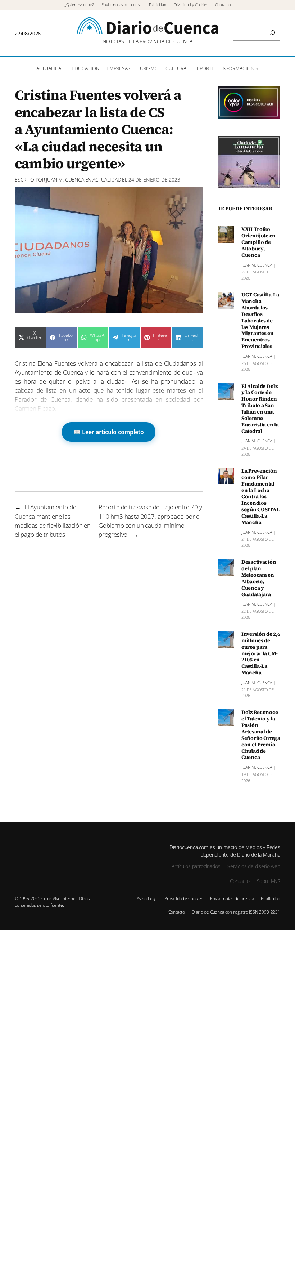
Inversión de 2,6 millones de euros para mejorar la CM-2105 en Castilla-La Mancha (260, 653)
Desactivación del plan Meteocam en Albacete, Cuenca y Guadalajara (258, 578)
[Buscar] (272, 33)
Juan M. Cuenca (65, 179)
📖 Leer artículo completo (108, 432)
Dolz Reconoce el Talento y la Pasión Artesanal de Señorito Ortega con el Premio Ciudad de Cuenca (260, 735)
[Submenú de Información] (257, 68)
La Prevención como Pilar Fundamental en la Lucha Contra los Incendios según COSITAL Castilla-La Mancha (260, 497)
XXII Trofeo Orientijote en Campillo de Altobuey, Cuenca (258, 242)
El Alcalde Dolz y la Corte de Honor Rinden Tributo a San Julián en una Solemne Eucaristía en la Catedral (259, 409)
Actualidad (106, 179)
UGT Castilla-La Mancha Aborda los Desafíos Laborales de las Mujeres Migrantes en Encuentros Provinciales (260, 321)
